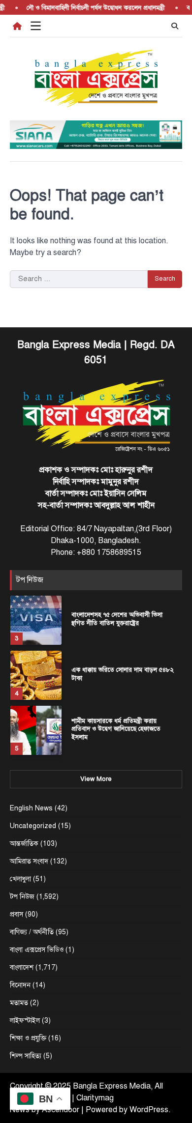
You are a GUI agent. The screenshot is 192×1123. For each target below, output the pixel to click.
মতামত (19, 1003)
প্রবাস (16, 914)
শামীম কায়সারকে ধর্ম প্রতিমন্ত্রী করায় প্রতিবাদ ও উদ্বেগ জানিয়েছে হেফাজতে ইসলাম (115, 729)
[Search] (174, 26)
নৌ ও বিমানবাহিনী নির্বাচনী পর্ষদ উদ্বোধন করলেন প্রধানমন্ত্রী (91, 8)
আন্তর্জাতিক (24, 843)
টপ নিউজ (22, 897)
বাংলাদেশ (21, 967)
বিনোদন (20, 985)
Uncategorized (33, 826)
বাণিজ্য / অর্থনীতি (32, 932)
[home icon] (17, 26)
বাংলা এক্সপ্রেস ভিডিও (37, 950)
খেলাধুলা (20, 879)
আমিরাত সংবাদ (29, 861)
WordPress (148, 1110)
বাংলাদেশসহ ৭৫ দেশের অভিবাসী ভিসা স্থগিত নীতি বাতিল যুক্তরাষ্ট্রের (116, 619)
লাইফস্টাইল (25, 1020)
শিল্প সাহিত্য (25, 1056)
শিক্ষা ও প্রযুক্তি (28, 1038)
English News (31, 808)
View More (96, 779)
